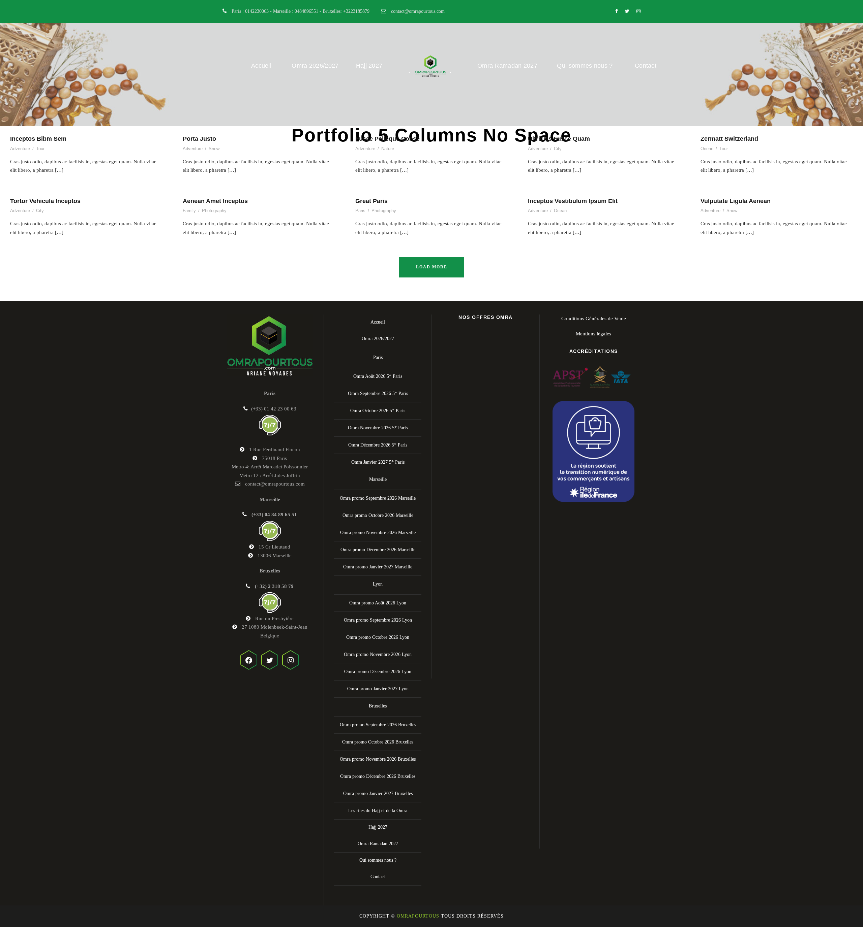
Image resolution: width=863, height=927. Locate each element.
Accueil (261, 65)
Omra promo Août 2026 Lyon (377, 602)
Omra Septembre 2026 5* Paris (378, 393)
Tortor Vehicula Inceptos (45, 201)
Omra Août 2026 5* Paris (377, 376)
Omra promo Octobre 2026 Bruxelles (377, 741)
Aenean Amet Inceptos (215, 201)
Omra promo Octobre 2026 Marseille (378, 515)
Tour (40, 148)
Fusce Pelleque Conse (387, 138)
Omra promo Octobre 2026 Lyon (377, 637)
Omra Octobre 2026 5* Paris (377, 410)
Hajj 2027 (369, 65)
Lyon (378, 584)
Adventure (20, 148)
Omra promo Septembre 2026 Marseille (378, 498)
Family (189, 210)
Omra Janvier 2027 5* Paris (378, 462)
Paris (360, 210)
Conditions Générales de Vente (593, 318)
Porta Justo (199, 138)
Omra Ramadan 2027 (507, 65)
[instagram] (638, 11)
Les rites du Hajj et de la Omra (377, 810)
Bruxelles (378, 705)
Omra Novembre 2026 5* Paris (378, 427)
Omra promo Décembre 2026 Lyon (377, 671)
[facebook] (616, 11)
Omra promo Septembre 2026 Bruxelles (378, 724)
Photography (214, 210)
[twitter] (627, 11)
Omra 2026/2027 (315, 65)
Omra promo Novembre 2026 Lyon (378, 654)
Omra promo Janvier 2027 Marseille (377, 566)
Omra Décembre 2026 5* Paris (377, 445)
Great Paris (371, 201)
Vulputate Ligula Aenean (736, 201)
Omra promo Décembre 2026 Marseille (377, 549)
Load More (431, 267)
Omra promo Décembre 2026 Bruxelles (377, 776)
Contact (645, 65)
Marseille (378, 479)
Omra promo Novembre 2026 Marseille (378, 532)
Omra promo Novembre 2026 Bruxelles (378, 759)
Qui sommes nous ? (585, 65)
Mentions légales (593, 333)
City (558, 148)
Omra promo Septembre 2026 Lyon (378, 620)
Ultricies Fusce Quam (559, 138)
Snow (214, 148)
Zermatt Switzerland (729, 138)
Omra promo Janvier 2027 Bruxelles (378, 793)
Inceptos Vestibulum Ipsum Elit (573, 201)
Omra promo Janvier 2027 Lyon (378, 688)
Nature (387, 148)
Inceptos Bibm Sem (38, 138)
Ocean (707, 148)
